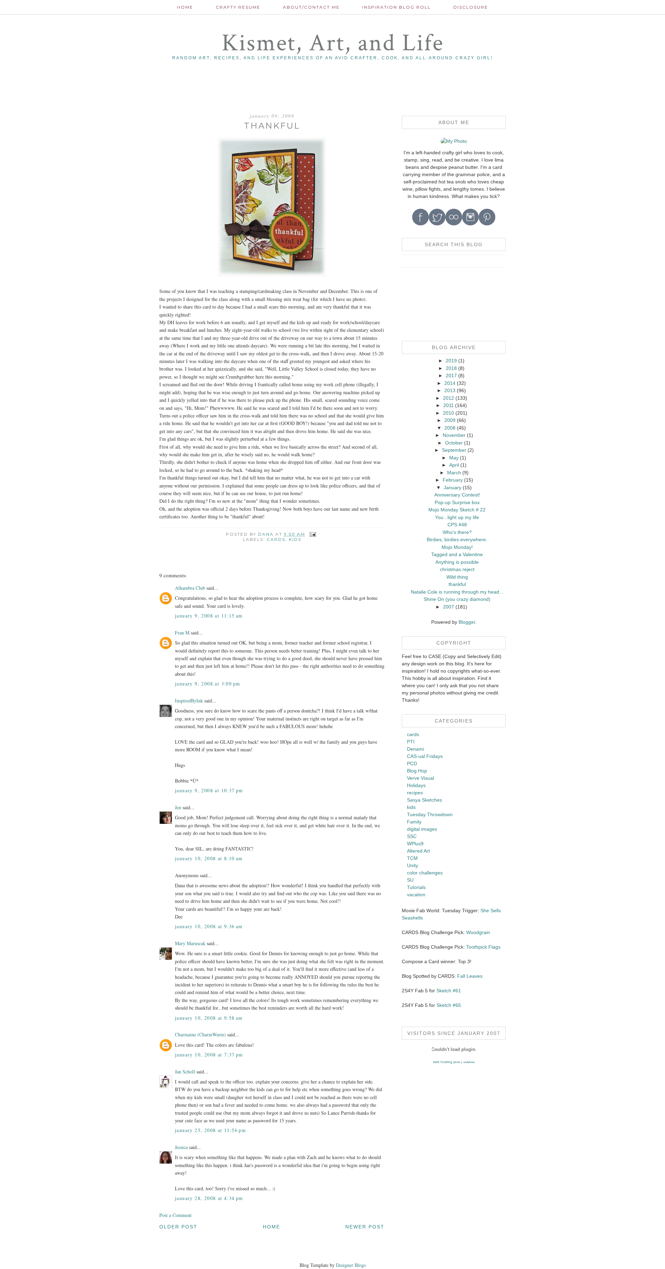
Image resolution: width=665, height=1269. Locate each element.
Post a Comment (175, 1215)
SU (410, 880)
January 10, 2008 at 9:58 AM (209, 1018)
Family (414, 822)
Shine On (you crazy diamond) (457, 599)
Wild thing (457, 577)
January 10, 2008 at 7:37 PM (209, 1054)
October (454, 443)
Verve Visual (420, 778)
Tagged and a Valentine (457, 554)
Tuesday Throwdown (430, 814)
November (454, 435)
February (453, 480)
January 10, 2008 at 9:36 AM (209, 926)
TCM (412, 858)
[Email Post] (312, 534)
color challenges (425, 872)
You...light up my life (457, 517)
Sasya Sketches (424, 800)
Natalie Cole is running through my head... (457, 592)
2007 (448, 607)
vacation (416, 894)
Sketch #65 (448, 1005)
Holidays (416, 785)
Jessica (181, 1147)
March (454, 472)
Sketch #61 (448, 990)
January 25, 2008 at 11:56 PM (210, 1130)
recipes (415, 792)
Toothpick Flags (483, 947)
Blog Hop (417, 771)
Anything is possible (457, 562)
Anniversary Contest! (457, 495)
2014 (449, 383)
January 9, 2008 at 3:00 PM (207, 683)
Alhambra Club (190, 588)
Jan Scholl (185, 1071)
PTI (411, 741)
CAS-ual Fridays (425, 756)
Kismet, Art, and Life (333, 43)
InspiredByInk (189, 700)
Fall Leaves (469, 976)
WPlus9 (415, 843)
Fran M (182, 632)
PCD (412, 763)
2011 (448, 405)
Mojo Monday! (457, 547)
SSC (412, 836)
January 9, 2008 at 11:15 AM (209, 615)
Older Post (178, 1226)
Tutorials (416, 887)
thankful (457, 584)
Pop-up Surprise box (457, 502)
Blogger (467, 622)
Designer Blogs (351, 1265)
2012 (448, 398)
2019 (451, 360)
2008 (449, 428)
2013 (449, 390)
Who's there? (457, 532)
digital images (422, 829)
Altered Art (418, 851)
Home (185, 7)
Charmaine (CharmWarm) (200, 1034)
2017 (451, 375)
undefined (469, 1062)
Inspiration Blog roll (396, 7)
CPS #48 (457, 524)
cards (276, 539)
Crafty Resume (238, 7)
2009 (449, 420)
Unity (412, 865)
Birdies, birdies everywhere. (457, 539)
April (454, 465)
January (452, 487)
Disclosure (470, 7)
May (454, 457)
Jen (178, 807)
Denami (415, 749)
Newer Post (364, 1226)
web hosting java (446, 1062)
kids (295, 539)
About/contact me (311, 7)
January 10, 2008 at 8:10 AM (209, 858)
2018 (451, 368)
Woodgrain (478, 932)
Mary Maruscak (190, 943)
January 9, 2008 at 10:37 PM (209, 790)
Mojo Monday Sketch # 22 (457, 509)
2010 (448, 413)
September (454, 450)
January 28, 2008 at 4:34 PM (209, 1198)
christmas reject (457, 569)
